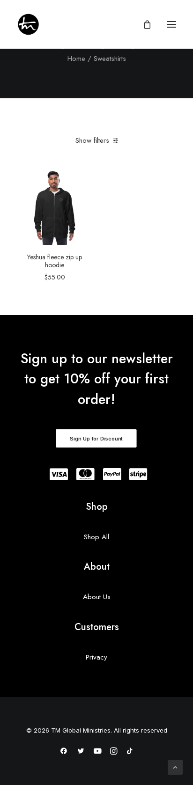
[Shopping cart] (142, 24)
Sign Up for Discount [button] (96, 438)
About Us (97, 597)
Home (76, 58)
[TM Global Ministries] (28, 24)
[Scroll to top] (175, 766)
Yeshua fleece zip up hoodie (54, 261)
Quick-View (81, 180)
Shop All (96, 537)
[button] (171, 24)
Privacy (96, 657)
